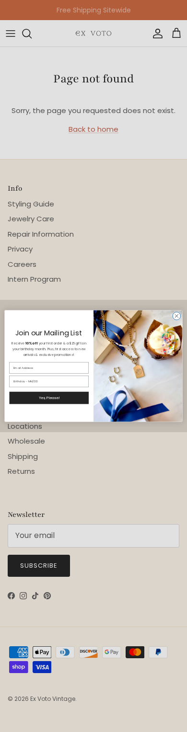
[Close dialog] (177, 316)
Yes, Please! (49, 397)
